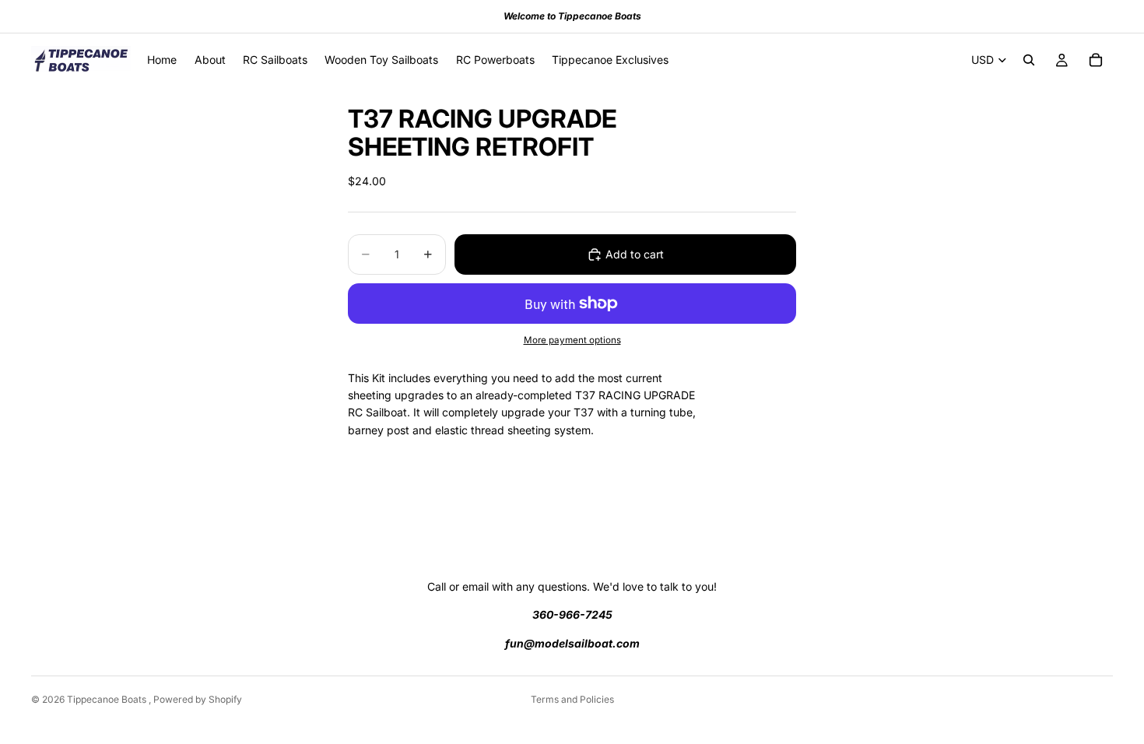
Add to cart (634, 254)
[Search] (1029, 60)
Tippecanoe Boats (108, 699)
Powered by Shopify (197, 699)
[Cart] (1096, 60)
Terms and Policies (572, 699)
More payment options (572, 340)
